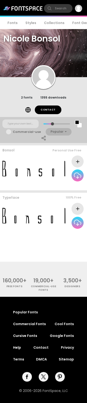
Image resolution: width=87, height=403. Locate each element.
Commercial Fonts (29, 324)
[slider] (52, 123)
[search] (58, 8)
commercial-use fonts (43, 288)
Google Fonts (62, 335)
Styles (30, 22)
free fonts (15, 286)
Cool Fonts (64, 324)
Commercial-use (27, 132)
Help (17, 347)
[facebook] (27, 377)
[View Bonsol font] (33, 168)
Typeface (10, 197)
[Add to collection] (78, 161)
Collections (54, 22)
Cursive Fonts (25, 335)
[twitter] (43, 377)
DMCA (41, 359)
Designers (72, 286)
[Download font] (78, 175)
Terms (18, 359)
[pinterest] (60, 377)
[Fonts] (23, 8)
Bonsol (8, 150)
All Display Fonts (69, 186)
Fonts (12, 22)
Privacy (67, 347)
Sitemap (66, 359)
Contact (48, 110)
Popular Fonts (25, 312)
